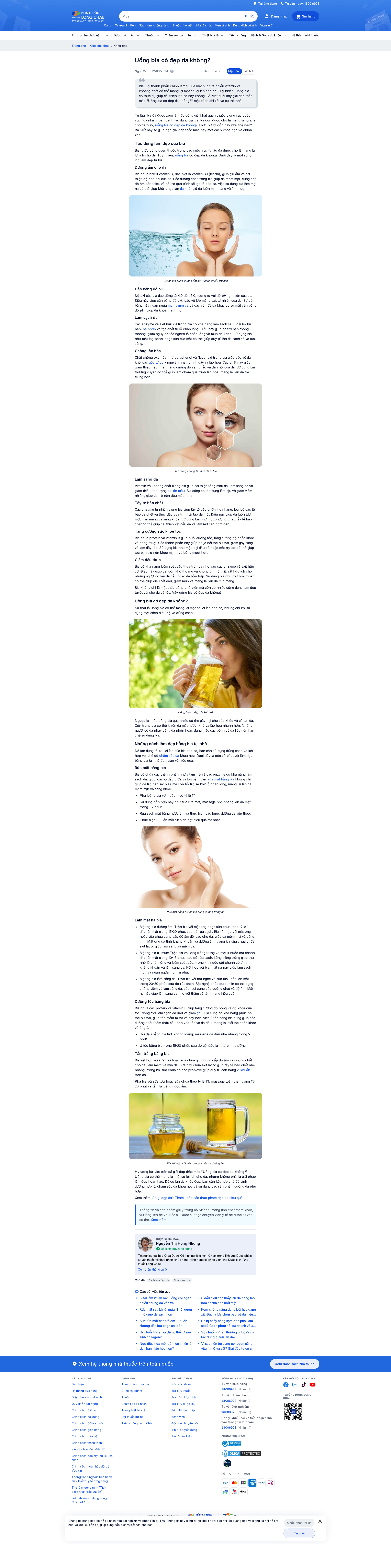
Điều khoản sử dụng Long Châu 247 (89, 1500)
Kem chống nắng (158, 25)
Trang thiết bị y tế (133, 1410)
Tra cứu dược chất (184, 1397)
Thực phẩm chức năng (137, 1384)
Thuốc (126, 1397)
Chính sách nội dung (85, 1416)
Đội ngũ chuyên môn (185, 1423)
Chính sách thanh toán (87, 1443)
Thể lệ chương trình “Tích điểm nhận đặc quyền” (89, 1489)
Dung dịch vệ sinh (245, 25)
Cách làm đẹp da (159, 1280)
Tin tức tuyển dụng (184, 1429)
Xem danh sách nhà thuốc (294, 1364)
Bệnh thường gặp (183, 1410)
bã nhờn (149, 329)
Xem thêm (158, 1220)
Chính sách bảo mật (85, 1436)
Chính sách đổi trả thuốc (88, 1423)
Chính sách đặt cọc (85, 1410)
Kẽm (133, 25)
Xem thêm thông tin (151, 1269)
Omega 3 (121, 25)
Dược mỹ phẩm (132, 1390)
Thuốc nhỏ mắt (182, 25)
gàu (199, 1013)
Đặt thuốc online (133, 1416)
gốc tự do (156, 362)
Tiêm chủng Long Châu (137, 1423)
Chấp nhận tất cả (299, 1522)
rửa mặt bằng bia (221, 779)
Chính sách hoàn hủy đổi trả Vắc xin (91, 1468)
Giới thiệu (78, 1384)
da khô (185, 189)
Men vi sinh (222, 25)
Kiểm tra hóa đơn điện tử (88, 1449)
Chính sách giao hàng (86, 1429)
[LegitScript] (241, 1463)
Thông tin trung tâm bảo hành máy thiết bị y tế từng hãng (92, 1479)
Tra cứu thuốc (180, 1390)
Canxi (108, 25)
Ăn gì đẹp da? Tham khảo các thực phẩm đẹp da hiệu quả (197, 1198)
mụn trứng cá (178, 305)
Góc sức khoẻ (181, 1384)
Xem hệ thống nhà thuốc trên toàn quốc (126, 1364)
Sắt (141, 25)
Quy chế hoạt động (85, 1403)
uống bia (181, 155)
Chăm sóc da (182, 1280)
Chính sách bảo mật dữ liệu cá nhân (92, 1458)
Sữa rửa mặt (204, 25)
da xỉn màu (176, 491)
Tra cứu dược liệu (183, 1403)
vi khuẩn (243, 1070)
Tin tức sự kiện (181, 1436)
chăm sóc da (169, 756)
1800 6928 (311, 3)
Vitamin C (266, 25)
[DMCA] (241, 1453)
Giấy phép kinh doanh (87, 1397)
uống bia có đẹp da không (175, 125)
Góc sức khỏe (100, 45)
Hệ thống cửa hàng (85, 1390)
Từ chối (299, 1533)
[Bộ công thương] (231, 1444)
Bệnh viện (178, 1416)
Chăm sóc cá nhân (134, 1403)
